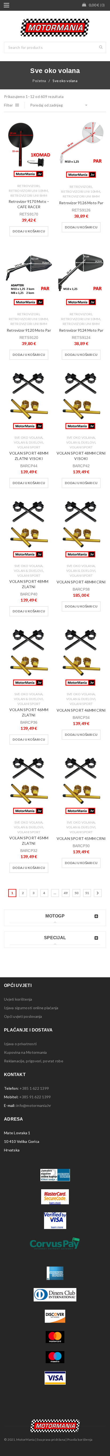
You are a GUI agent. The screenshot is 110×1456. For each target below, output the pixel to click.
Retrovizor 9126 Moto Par (81, 202)
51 (87, 893)
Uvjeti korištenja (18, 999)
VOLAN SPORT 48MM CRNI (81, 582)
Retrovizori (28, 186)
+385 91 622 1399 (35, 1097)
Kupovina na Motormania (25, 1052)
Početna (39, 81)
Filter (8, 105)
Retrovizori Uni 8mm (29, 195)
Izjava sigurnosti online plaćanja (31, 1007)
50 (76, 893)
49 (66, 893)
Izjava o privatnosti (20, 1043)
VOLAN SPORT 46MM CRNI (81, 710)
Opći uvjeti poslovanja (23, 1016)
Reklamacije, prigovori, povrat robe (33, 1061)
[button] (28, 231)
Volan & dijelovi (28, 442)
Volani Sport (29, 447)
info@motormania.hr (33, 1105)
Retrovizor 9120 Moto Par (29, 330)
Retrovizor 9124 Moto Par (81, 330)
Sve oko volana (28, 438)
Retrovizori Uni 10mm (28, 191)
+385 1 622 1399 (34, 1088)
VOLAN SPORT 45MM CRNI (81, 838)
